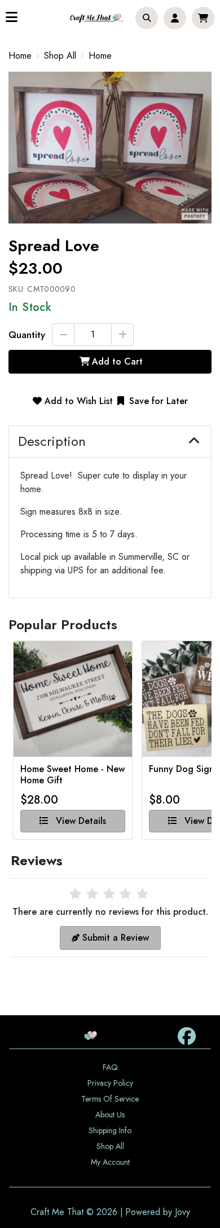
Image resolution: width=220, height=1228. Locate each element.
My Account (110, 1162)
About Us (110, 1114)
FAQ (110, 1067)
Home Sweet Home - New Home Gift (72, 775)
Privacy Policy (110, 1083)
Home (20, 55)
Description (52, 441)
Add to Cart (117, 361)
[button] (146, 18)
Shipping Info (110, 1130)
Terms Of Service (110, 1098)
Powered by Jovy (157, 1211)
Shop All (60, 56)
